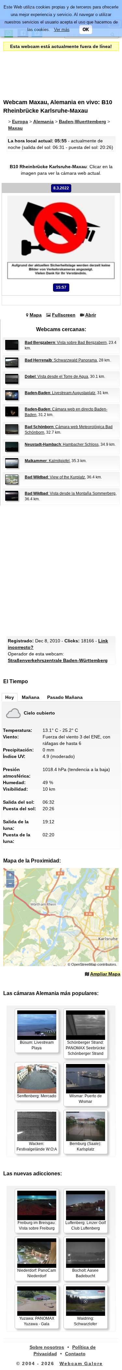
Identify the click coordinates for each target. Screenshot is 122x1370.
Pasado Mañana (65, 697)
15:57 (61, 287)
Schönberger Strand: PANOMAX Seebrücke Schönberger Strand (85, 1048)
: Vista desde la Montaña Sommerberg (70, 493)
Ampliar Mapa (105, 973)
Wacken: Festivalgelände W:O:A (37, 1146)
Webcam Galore (81, 1363)
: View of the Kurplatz (55, 477)
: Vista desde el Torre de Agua (56, 376)
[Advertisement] (57, 70)
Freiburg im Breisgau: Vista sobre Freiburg (37, 1225)
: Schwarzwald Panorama (61, 360)
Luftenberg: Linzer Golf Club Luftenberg (85, 1225)
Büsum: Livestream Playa (37, 1045)
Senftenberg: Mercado (36, 1096)
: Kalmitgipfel (47, 461)
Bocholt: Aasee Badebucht (85, 1273)
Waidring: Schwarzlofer (85, 1321)
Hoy (9, 697)
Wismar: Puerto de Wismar (85, 1099)
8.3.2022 (61, 188)
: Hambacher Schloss (62, 444)
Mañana (30, 697)
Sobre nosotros (47, 1347)
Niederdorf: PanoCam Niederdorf (36, 1273)
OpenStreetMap (83, 964)
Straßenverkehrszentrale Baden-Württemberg (58, 660)
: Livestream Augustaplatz (60, 393)
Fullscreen (63, 314)
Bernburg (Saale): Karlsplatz (85, 1146)
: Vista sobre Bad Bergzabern (66, 342)
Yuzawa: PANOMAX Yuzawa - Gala (36, 1321)
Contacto (75, 1353)
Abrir (90, 314)
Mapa (36, 314)
